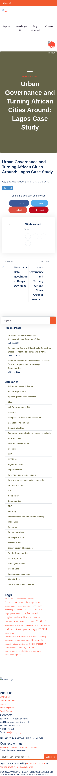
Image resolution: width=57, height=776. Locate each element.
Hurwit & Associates (36, 763)
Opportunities (14, 501)
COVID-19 (38, 610)
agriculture (35, 602)
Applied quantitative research (22, 396)
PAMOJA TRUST (32, 625)
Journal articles (15, 485)
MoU (10, 490)
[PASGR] (5, 12)
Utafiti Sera (13, 568)
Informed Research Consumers (22, 475)
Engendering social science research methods (29, 433)
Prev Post (9, 261)
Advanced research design (20, 386)
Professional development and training (26, 516)
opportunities (9, 625)
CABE (40, 606)
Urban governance (16, 563)
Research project (16, 532)
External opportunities (18, 443)
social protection (37, 643)
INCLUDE (37, 618)
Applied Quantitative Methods (15, 606)
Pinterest (40, 210)
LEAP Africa (24, 622)
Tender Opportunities (18, 553)
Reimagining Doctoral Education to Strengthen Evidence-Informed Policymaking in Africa (29, 350)
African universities (17, 602)
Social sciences (10, 648)
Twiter (40, 203)
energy (18, 614)
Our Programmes (7, 700)
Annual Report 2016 (17, 391)
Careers (49, 26)
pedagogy (30, 629)
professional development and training (25, 636)
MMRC (32, 622)
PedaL (43, 629)
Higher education (16, 464)
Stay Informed (6, 711)
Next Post (46, 261)
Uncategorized (15, 558)
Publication (13, 522)
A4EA (7, 598)
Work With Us (14, 579)
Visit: (27, 229)
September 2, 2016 (30, 76)
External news (14, 438)
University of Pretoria (12, 651)
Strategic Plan (14, 542)
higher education (17, 617)
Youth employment (13, 655)
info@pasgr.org (13, 732)
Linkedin (19, 210)
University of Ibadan (26, 647)
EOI (24, 614)
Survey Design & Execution (20, 548)
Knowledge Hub (21, 28)
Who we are (5, 696)
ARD (34, 606)
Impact (3, 704)
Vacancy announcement (19, 574)
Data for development (18, 422)
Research (12, 527)
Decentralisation (16, 428)
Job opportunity (12, 622)
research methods (11, 644)
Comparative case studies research (24, 417)
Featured (32, 613)
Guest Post (13, 449)
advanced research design (26, 599)
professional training (12, 641)
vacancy (37, 651)
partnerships (45, 625)
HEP (10, 454)
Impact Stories (15, 469)
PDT (10, 506)
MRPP (41, 621)
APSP (29, 606)
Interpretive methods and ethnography (26, 480)
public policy (25, 641)
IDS (31, 617)
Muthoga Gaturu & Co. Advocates (16, 767)
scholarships (23, 644)
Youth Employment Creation (21, 584)
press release (9, 633)
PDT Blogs (12, 511)
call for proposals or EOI (19, 407)
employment (10, 614)
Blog (10, 402)
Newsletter (13, 495)
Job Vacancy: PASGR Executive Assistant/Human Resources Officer (24, 337)
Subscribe (50, 756)
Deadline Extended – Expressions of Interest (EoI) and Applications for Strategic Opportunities (29, 364)
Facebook (20, 203)
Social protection (16, 537)
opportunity (20, 625)
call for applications (13, 610)
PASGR (11, 629)
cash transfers (28, 610)
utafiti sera (26, 651)
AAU (12, 599)
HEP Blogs (12, 459)
